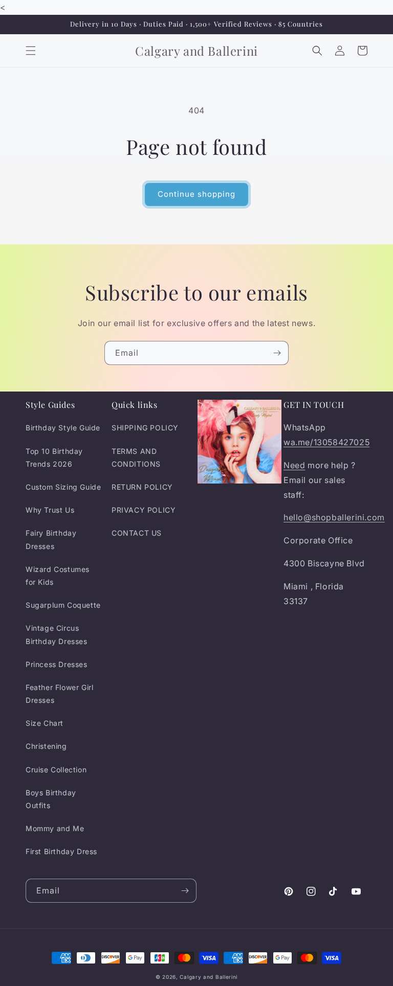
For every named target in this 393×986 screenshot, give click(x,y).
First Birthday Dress (61, 851)
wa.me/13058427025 (326, 442)
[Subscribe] (277, 353)
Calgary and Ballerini (208, 977)
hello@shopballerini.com (334, 517)
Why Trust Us (50, 510)
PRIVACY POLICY (144, 510)
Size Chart (44, 723)
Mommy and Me (55, 828)
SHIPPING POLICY (145, 427)
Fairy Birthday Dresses (51, 539)
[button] (30, 50)
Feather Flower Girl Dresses (59, 693)
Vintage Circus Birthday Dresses (57, 634)
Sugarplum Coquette (63, 605)
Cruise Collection (56, 769)
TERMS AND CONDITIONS (136, 457)
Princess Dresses (57, 664)
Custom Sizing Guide (63, 487)
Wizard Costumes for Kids (58, 575)
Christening (46, 746)
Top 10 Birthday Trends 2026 (54, 457)
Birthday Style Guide (63, 427)
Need (294, 465)
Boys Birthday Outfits (51, 799)
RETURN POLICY (142, 487)
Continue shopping (196, 194)
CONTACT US (137, 533)
